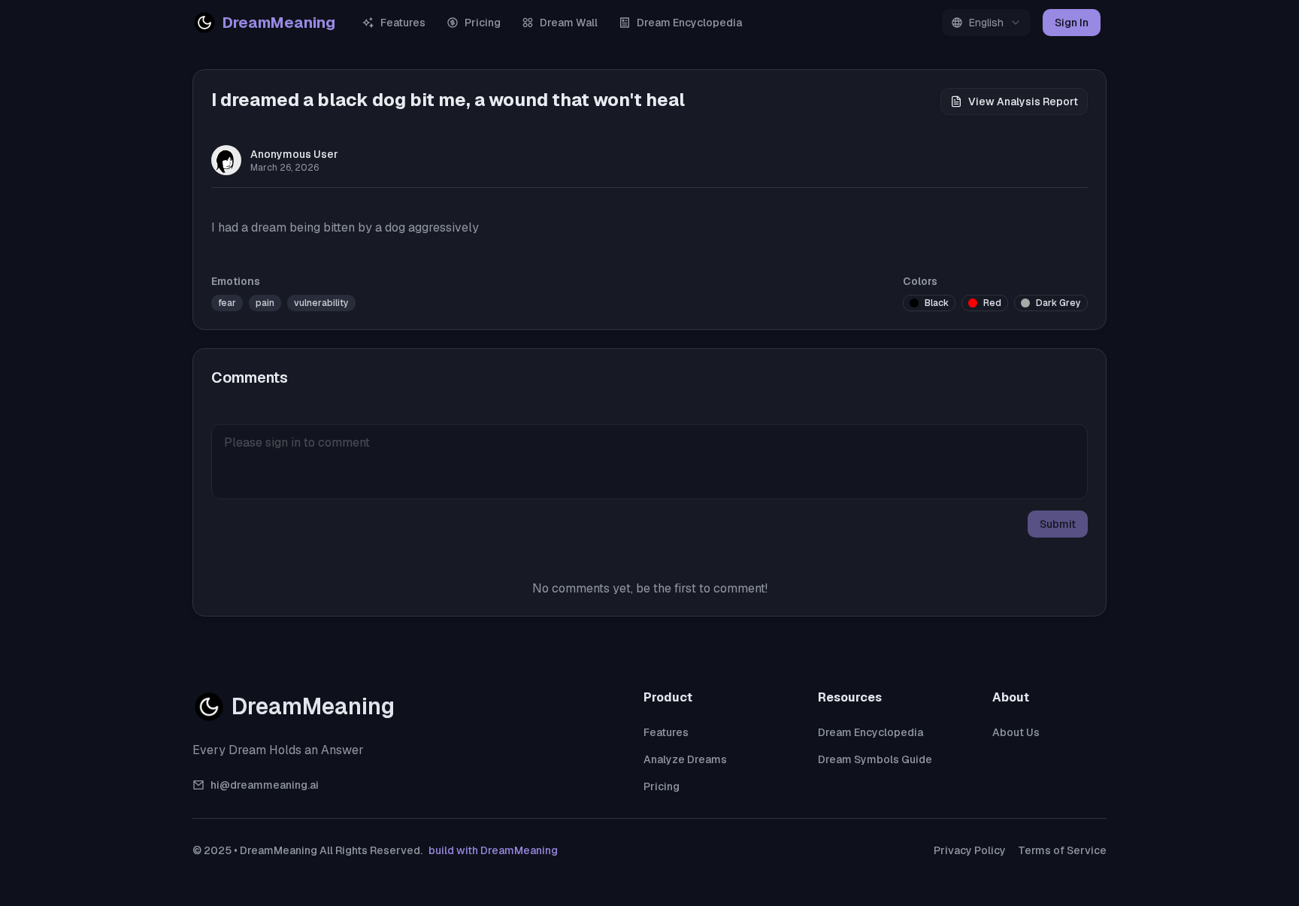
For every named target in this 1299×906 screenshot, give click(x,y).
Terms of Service (1062, 850)
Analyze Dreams (685, 759)
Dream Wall (569, 22)
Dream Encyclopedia (689, 22)
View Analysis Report (1023, 101)
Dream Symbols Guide (875, 759)
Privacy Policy (970, 850)
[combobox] (986, 22)
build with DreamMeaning (493, 850)
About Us (1016, 732)
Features (402, 22)
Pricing (483, 22)
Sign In (1072, 22)
